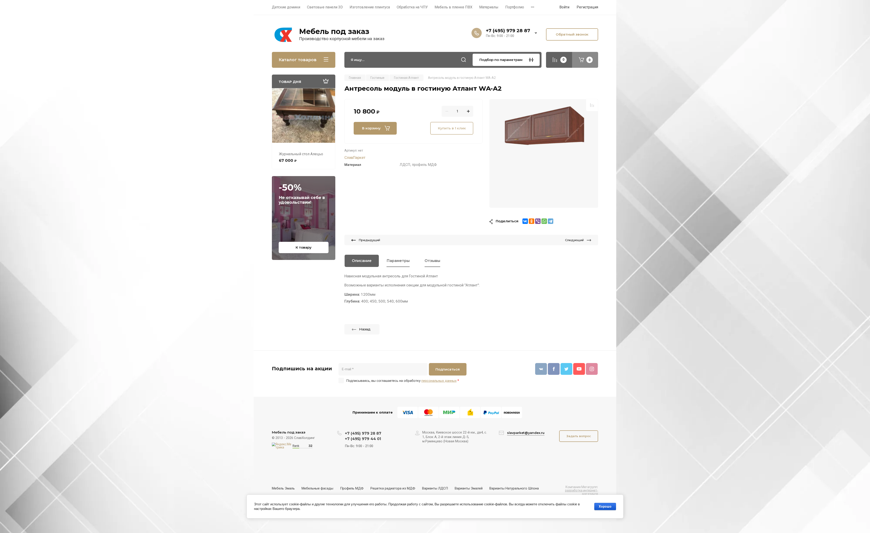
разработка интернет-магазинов (581, 492)
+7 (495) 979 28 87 (508, 30)
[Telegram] (550, 221)
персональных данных (439, 381)
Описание (362, 261)
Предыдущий (369, 240)
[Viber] (538, 221)
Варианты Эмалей (469, 488)
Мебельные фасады (317, 488)
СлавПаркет (354, 157)
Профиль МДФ (352, 488)
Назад (364, 329)
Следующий (574, 240)
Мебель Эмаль (283, 488)
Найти (463, 60)
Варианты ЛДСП (435, 488)
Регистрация (587, 7)
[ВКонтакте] (525, 221)
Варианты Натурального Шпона (514, 488)
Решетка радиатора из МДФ (392, 488)
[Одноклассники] (531, 221)
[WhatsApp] (544, 221)
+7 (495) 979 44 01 (363, 439)
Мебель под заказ (334, 31)
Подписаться (447, 369)
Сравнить (592, 105)
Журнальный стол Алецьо (301, 154)
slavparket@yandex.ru (525, 433)
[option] (543, 153)
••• (532, 7)
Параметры (398, 261)
